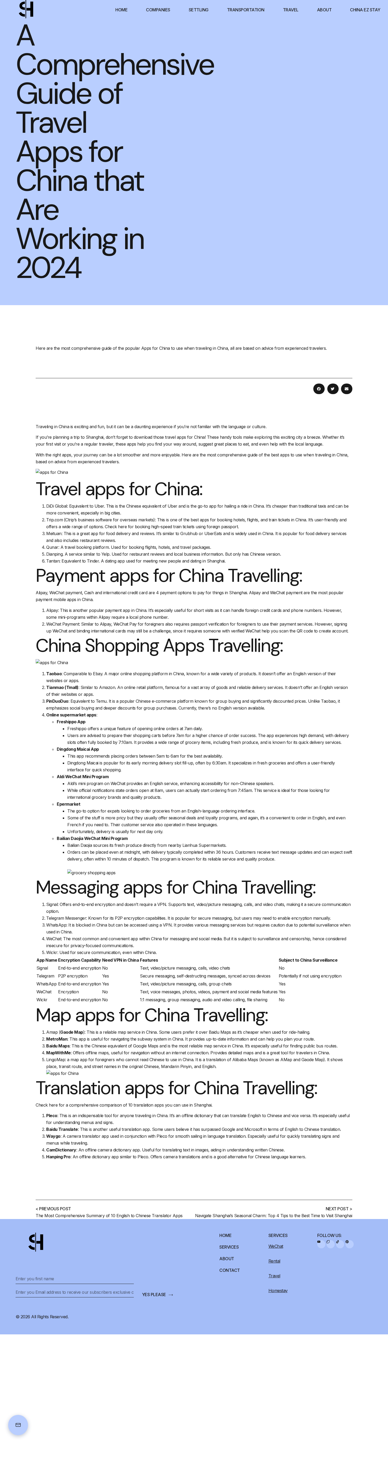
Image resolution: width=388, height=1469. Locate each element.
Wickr (51, 952)
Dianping (54, 554)
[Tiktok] (340, 1244)
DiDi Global (56, 506)
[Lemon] (331, 1244)
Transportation (245, 9)
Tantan (52, 561)
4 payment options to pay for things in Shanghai (201, 592)
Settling (199, 9)
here (122, 526)
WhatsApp (56, 925)
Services (229, 1247)
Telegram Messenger (66, 918)
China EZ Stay (365, 9)
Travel (291, 9)
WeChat (53, 938)
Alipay (52, 610)
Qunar (52, 547)
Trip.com (54, 519)
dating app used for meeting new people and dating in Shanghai (165, 561)
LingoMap (55, 1059)
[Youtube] (321, 1244)
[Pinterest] (350, 1244)
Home (121, 9)
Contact (229, 1270)
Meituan (53, 533)
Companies (158, 9)
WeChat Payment (62, 624)
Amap (52, 1032)
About (324, 9)
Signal (52, 904)
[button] (319, 389)
